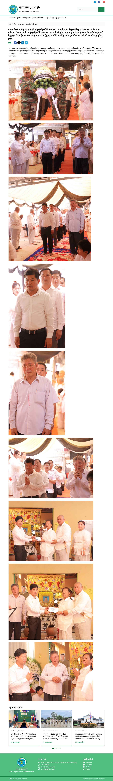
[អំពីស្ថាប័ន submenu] (21, 17)
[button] (15, 42)
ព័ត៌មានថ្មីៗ (28, 24)
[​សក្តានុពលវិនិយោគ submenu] (66, 17)
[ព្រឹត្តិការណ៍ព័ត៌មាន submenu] (43, 17)
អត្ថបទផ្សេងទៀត (16, 707)
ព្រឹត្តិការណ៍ (34, 24)
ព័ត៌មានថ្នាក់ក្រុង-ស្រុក (19, 24)
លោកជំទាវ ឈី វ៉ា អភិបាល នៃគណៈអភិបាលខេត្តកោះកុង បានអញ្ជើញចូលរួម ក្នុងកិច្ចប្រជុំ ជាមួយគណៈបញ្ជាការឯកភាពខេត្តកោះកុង (23, 736)
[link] (24, 728)
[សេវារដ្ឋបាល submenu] (30, 17)
